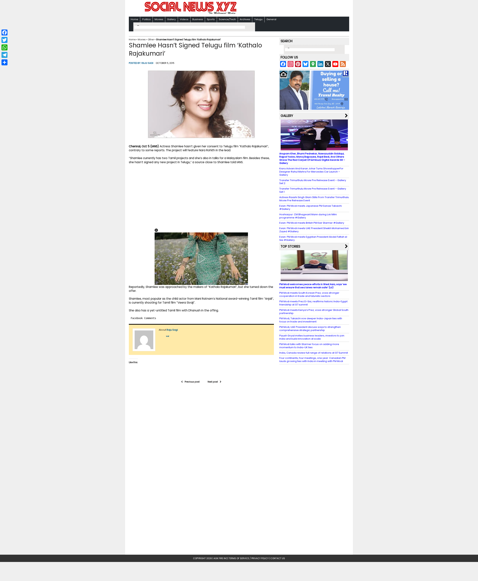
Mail (167, 336)
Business (197, 19)
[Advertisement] (287, 8)
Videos (184, 19)
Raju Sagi (147, 63)
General (271, 19)
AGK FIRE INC (221, 558)
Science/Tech (227, 19)
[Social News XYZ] (191, 13)
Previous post (192, 381)
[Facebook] (4, 32)
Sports (211, 19)
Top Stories (290, 246)
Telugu (258, 19)
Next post (213, 381)
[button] (156, 230)
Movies (159, 19)
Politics (146, 19)
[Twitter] (4, 40)
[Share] (4, 62)
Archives (245, 19)
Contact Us (277, 558)
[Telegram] (4, 55)
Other (151, 39)
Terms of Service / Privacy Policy (249, 558)
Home (134, 19)
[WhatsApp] (4, 47)
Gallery (171, 19)
